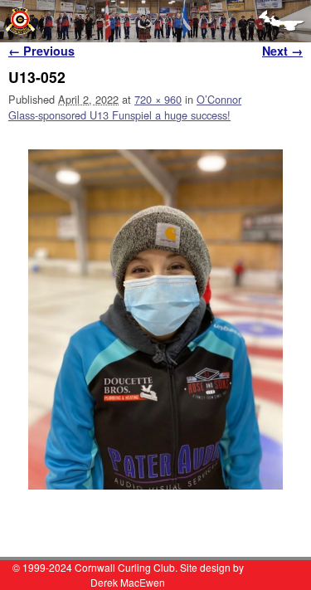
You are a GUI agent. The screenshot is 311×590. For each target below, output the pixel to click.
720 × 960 (158, 99)
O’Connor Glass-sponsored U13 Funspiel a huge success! (124, 107)
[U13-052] (155, 319)
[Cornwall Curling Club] (155, 21)
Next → (282, 50)
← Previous (41, 50)
